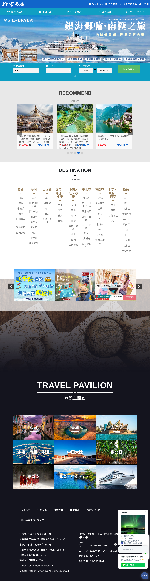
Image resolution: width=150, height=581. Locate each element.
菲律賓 (99, 198)
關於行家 (25, 510)
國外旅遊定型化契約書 (32, 520)
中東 (60, 205)
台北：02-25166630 (90, 545)
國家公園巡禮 (34, 205)
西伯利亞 (113, 215)
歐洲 (126, 203)
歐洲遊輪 (21, 232)
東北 (73, 234)
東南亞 (126, 219)
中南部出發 (75, 12)
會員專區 (112, 4)
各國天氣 (42, 510)
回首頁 (145, 4)
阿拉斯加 (34, 211)
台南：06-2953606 (113, 550)
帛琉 (47, 208)
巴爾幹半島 (21, 221)
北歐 (21, 198)
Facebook (97, 4)
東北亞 (126, 208)
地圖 (81, 543)
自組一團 (46, 12)
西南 (73, 239)
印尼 (100, 229)
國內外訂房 (16, 12)
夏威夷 (34, 227)
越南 (100, 219)
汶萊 (100, 208)
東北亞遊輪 (86, 245)
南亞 (60, 210)
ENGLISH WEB (136, 12)
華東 (73, 221)
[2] (71, 153)
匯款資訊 (75, 510)
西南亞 (126, 224)
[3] (75, 153)
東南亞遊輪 (100, 242)
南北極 (126, 245)
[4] (78, 153)
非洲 (60, 215)
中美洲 (34, 238)
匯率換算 (58, 510)
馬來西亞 (100, 203)
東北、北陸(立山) (87, 205)
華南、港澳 (73, 228)
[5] (82, 153)
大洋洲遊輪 (47, 221)
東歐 (21, 203)
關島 (47, 214)
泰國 (100, 214)
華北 (73, 210)
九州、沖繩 (86, 218)
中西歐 (20, 208)
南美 (34, 232)
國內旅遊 (106, 12)
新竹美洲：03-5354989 (91, 561)
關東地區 (86, 211)
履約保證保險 (94, 510)
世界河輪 (126, 251)
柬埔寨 (99, 224)
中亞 (113, 205)
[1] (68, 153)
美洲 (126, 198)
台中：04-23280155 (90, 550)
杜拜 (60, 221)
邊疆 (73, 205)
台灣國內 (126, 214)
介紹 (48, 145)
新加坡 (99, 235)
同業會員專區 (129, 4)
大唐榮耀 (73, 245)
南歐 (21, 214)
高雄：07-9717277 (89, 556)
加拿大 (34, 217)
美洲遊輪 (34, 243)
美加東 (34, 222)
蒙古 (113, 221)
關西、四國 (86, 226)
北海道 (86, 198)
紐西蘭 (47, 203)
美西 (34, 198)
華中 (73, 215)
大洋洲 (126, 240)
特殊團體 (21, 227)
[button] (11, 39)
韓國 (86, 233)
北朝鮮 (86, 238)
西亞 (113, 210)
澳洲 (47, 198)
